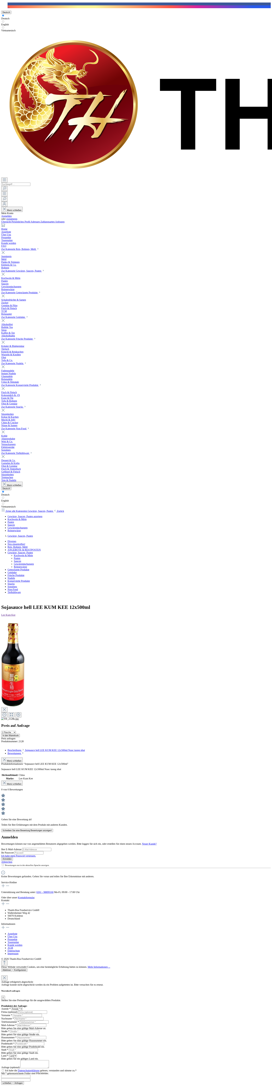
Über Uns (12, 936)
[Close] (4, 709)
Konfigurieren (20, 970)
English (5, 24)
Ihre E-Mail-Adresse (11, 849)
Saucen (17, 561)
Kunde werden (15, 945)
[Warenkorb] (3, 226)
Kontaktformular (26, 897)
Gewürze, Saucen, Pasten (20, 552)
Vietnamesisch (8, 30)
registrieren (11, 219)
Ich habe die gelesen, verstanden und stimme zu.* (40, 1070)
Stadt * (4, 1049)
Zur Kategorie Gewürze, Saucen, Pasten (21, 270)
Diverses (12, 541)
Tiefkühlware (14, 592)
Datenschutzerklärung (29, 1070)
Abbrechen (6, 862)
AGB (10, 948)
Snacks (11, 583)
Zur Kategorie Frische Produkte (17, 338)
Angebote (12, 933)
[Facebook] (8, 4)
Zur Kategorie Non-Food (14, 428)
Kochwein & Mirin (23, 555)
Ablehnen (7, 970)
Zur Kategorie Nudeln (12, 363)
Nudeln (11, 578)
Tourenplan (13, 942)
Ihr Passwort (7, 852)
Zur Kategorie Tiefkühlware (15, 453)
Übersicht (6, 221)
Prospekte (12, 939)
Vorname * (6, 1015)
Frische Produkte (16, 575)
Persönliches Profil (21, 221)
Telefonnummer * (10, 1022)
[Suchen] (4, 188)
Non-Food (13, 589)
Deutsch (5, 18)
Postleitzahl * (7, 1043)
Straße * (5, 1031)
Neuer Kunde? (149, 843)
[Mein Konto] (4, 204)
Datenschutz (14, 950)
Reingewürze (20, 566)
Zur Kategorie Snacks (12, 406)
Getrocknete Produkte (18, 569)
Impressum (13, 953)
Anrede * (6, 1008)
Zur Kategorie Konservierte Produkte (20, 385)
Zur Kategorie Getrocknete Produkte (19, 292)
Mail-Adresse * (9, 1025)
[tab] (46, 750)
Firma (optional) (9, 1012)
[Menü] (4, 180)
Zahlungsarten (47, 221)
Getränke (12, 572)
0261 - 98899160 (45, 892)
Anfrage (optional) (10, 1067)
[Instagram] (8, 6)
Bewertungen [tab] (15, 753)
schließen (7, 1083)
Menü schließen (14, 210)
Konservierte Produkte (19, 581)
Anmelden (6, 216)
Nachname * (7, 1018)
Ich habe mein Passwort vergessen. (18, 855)
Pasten (17, 558)
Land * (4, 1055)
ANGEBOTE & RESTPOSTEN (24, 549)
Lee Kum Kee (8, 615)
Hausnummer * (9, 1037)
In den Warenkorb (11, 735)
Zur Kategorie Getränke (13, 317)
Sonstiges (12, 586)
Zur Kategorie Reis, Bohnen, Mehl (19, 249)
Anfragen (60, 221)
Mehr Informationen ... (99, 967)
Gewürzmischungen (24, 564)
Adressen (35, 221)
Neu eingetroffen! (16, 544)
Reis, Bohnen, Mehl (18, 547)
